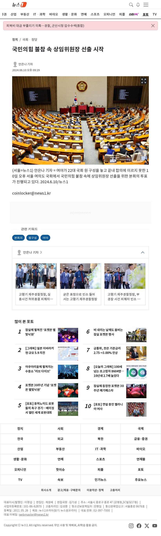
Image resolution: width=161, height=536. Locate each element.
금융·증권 (141, 439)
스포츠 (100, 459)
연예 (60, 459)
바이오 (140, 449)
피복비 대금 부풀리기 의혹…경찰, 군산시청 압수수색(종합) (45, 26)
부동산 (60, 449)
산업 (20, 449)
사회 (60, 429)
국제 (141, 429)
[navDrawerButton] (146, 4)
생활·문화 (20, 459)
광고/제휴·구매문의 (69, 490)
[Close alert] (153, 26)
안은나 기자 (25, 64)
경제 (100, 429)
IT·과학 (100, 449)
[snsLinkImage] (131, 526)
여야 (45, 237)
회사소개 (46, 490)
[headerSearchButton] (131, 4)
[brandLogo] (19, 4)
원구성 (32, 237)
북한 (100, 439)
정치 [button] (15, 40)
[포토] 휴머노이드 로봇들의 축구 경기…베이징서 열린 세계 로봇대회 (39, 408)
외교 (60, 439)
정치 (20, 429)
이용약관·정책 (95, 490)
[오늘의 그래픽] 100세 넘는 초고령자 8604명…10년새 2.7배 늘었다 (109, 371)
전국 (20, 439)
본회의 (18, 237)
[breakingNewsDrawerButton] (138, 4)
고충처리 (115, 490)
